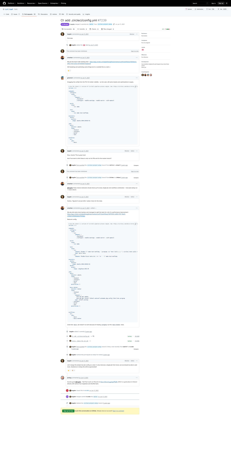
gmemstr (70, 78)
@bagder (70, 188)
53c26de (137, 341)
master (91, 24)
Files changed (109, 29)
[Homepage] (4, 3)
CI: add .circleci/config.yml (80, 336)
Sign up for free (68, 411)
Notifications (200, 9)
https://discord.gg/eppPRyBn (109, 382)
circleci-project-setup (105, 24)
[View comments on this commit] (93, 336)
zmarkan (70, 57)
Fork (211, 9)
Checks (96, 29)
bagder (72, 24)
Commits (83, 29)
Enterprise (54, 3)
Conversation (70, 29)
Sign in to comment (118, 411)
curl (6, 9)
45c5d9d (137, 336)
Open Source (42, 3)
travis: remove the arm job (80, 341)
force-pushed (80, 165)
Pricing (63, 3)
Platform (11, 3)
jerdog (69, 377)
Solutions (20, 3)
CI (84, 45)
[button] (137, 34)
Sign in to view (135, 51)
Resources (31, 3)
